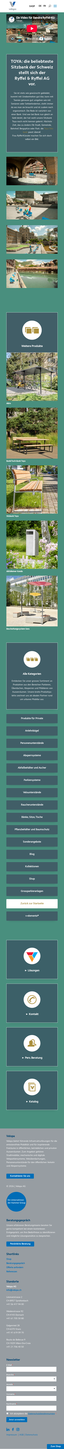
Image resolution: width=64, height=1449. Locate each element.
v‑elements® (32, 916)
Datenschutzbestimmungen (41, 1413)
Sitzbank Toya (12, 516)
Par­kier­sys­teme (32, 780)
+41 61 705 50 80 (15, 1319)
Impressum (11, 1435)
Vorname (10, 1394)
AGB (21, 1435)
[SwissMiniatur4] (32, 253)
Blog (32, 854)
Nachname (11, 1404)
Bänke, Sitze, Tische (32, 817)
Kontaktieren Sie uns (20, 1176)
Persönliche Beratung (20, 1244)
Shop (32, 879)
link (32, 941)
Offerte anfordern (14, 1268)
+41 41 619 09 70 (15, 1333)
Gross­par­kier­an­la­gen (32, 891)
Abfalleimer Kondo (14, 571)
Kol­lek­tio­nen (32, 866)
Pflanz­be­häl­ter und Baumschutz (32, 829)
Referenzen (11, 1272)
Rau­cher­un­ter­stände (32, 805)
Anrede (9, 1384)
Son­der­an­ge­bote (32, 842)
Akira (8, 403)
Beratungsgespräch (15, 1263)
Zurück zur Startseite (32, 903)
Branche (10, 1375)
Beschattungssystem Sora (18, 629)
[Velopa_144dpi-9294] (32, 185)
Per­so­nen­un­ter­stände (32, 743)
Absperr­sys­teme (32, 755)
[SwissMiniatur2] (32, 287)
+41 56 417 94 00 (15, 1304)
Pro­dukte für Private (32, 718)
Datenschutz (31, 1435)
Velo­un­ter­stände (32, 792)
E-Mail (9, 1365)
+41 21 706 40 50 (15, 1347)
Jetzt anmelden (17, 1419)
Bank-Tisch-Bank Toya (15, 461)
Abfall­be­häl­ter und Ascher (32, 768)
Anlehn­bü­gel (32, 731)
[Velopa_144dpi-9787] (32, 219)
